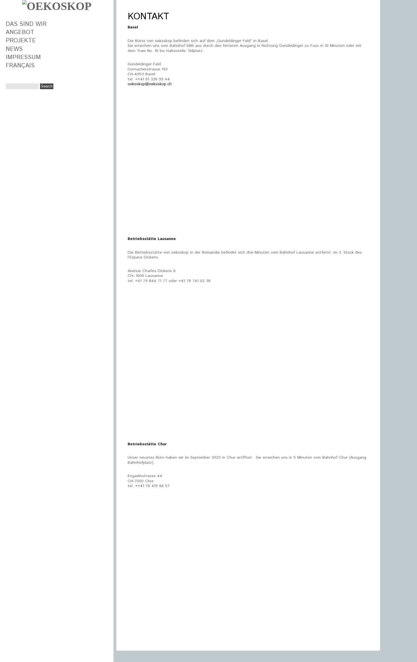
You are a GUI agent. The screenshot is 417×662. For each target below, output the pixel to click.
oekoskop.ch (160, 84)
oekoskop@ (138, 84)
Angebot (20, 32)
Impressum (23, 57)
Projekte (21, 40)
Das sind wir (26, 24)
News (14, 49)
